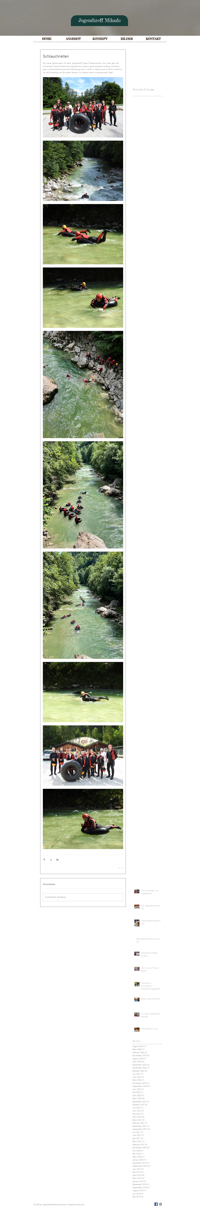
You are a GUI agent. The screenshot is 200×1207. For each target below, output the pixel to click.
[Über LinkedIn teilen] (57, 859)
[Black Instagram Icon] (160, 1204)
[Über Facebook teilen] (44, 859)
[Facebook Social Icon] (156, 1204)
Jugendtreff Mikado (99, 20)
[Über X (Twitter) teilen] (51, 859)
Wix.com (81, 1205)
